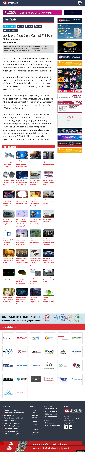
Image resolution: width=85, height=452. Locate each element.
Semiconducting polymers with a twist (48, 182)
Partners (35, 427)
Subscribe (35, 432)
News (33, 413)
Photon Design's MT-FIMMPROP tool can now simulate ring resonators (21, 223)
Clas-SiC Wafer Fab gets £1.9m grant (8, 260)
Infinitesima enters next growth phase (34, 240)
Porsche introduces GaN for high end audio (8, 222)
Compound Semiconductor (14, 413)
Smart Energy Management (14, 426)
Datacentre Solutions (11, 428)
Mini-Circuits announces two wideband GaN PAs (21, 183)
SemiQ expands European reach (35, 162)
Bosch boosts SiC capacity (47, 220)
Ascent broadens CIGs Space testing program (8, 163)
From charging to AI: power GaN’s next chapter (8, 241)
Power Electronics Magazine (14, 418)
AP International (51, 409)
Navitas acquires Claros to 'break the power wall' (22, 201)
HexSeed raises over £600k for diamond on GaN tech (22, 261)
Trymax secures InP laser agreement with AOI (48, 163)
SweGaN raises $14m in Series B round (48, 279)
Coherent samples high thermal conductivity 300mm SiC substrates (20, 282)
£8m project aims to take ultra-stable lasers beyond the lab (21, 242)
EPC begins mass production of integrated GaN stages (21, 164)
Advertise (35, 429)
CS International (51, 411)
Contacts (35, 435)
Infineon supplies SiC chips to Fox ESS (9, 182)
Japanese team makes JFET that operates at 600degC (8, 202)
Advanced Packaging (11, 410)
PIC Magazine (9, 415)
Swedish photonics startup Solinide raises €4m (48, 241)
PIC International (51, 416)
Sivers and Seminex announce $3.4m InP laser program (35, 301)
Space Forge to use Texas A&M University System (8, 300)
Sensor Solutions (10, 420)
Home (34, 410)
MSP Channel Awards (52, 425)
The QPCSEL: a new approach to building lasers (34, 280)
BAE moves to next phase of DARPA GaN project (21, 300)
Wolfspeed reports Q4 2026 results (48, 201)
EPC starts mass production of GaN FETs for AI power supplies (35, 222)
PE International (51, 414)
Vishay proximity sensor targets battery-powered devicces (35, 262)
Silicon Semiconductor (12, 423)
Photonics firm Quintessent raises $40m (35, 182)
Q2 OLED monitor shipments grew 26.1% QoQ (48, 300)
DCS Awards (49, 423)
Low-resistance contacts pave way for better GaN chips (35, 202)
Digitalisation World (11, 431)
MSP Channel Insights (12, 434)
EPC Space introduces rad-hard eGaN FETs (48, 260)
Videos (34, 424)
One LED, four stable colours (8, 279)
